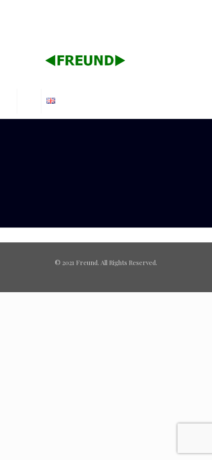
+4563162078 (79, 7)
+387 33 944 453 (134, 7)
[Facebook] (100, 29)
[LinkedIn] (112, 29)
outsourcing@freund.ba (110, 17)
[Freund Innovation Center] (106, 61)
